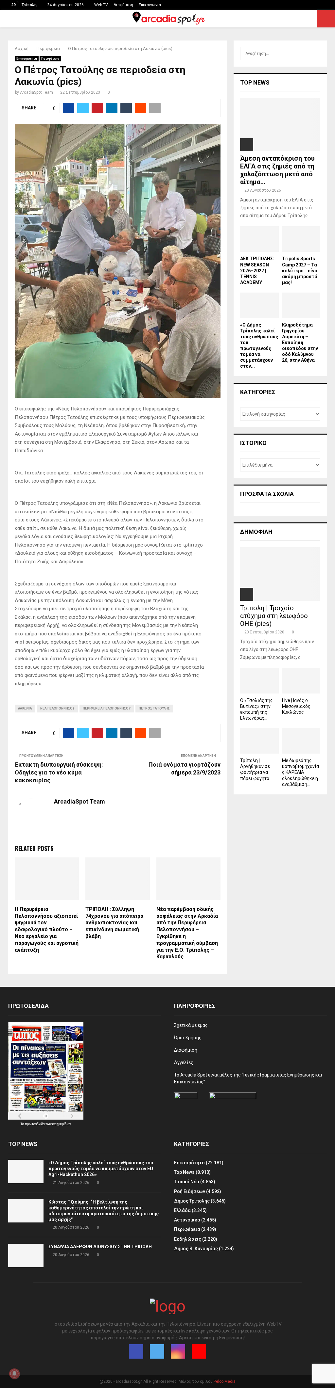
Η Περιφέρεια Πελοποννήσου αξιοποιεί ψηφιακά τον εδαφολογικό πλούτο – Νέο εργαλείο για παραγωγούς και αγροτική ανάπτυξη (47, 929)
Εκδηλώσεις (187, 1239)
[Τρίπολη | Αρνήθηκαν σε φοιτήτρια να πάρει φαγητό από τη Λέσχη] (259, 741)
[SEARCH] (313, 53)
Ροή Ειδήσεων (189, 1191)
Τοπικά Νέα (186, 1181)
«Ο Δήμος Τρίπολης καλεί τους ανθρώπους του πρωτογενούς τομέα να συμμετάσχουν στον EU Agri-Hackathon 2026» (100, 1168)
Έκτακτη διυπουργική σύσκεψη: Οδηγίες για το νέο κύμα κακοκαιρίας (59, 772)
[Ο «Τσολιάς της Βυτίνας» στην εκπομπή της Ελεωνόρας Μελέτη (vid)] (259, 681)
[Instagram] (178, 1351)
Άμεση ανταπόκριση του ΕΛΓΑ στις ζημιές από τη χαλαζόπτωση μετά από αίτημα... (277, 170)
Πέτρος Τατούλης (154, 708)
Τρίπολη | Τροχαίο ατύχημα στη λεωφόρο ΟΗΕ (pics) (274, 616)
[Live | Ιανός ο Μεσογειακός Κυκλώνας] (301, 681)
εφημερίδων (61, 1124)
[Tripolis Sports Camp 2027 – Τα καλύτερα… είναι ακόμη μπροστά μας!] (301, 239)
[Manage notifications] (14, 1373)
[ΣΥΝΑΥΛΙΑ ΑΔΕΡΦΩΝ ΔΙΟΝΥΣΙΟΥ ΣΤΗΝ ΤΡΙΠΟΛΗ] (26, 1255)
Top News (184, 1172)
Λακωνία (25, 708)
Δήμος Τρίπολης (192, 1201)
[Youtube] (199, 1351)
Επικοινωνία (150, 5)
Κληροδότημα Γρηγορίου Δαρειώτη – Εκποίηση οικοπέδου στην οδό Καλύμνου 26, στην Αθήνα (300, 342)
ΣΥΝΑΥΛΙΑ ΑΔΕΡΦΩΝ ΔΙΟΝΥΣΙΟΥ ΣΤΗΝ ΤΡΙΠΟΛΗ (100, 1246)
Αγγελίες (183, 1062)
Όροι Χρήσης (188, 1037)
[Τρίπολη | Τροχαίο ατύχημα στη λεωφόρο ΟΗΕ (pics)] (280, 573)
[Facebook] (136, 1351)
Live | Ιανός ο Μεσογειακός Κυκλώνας (296, 706)
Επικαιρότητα (26, 58)
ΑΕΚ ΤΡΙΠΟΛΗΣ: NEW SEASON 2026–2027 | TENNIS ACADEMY (257, 270)
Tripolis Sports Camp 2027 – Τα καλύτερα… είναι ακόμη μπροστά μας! (300, 270)
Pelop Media (225, 1381)
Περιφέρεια (50, 58)
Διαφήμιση (123, 5)
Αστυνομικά (187, 1219)
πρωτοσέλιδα (35, 1124)
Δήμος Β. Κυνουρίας (196, 1248)
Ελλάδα (182, 1210)
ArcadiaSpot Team (36, 92)
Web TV (101, 5)
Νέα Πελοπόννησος (57, 708)
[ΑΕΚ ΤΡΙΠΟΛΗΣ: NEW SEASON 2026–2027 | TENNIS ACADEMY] (259, 239)
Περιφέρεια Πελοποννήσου (107, 708)
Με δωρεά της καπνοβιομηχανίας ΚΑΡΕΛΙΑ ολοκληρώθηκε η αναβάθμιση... (300, 772)
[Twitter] (157, 1351)
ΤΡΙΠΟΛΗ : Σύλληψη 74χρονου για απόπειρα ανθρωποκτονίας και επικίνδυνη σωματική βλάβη (114, 922)
